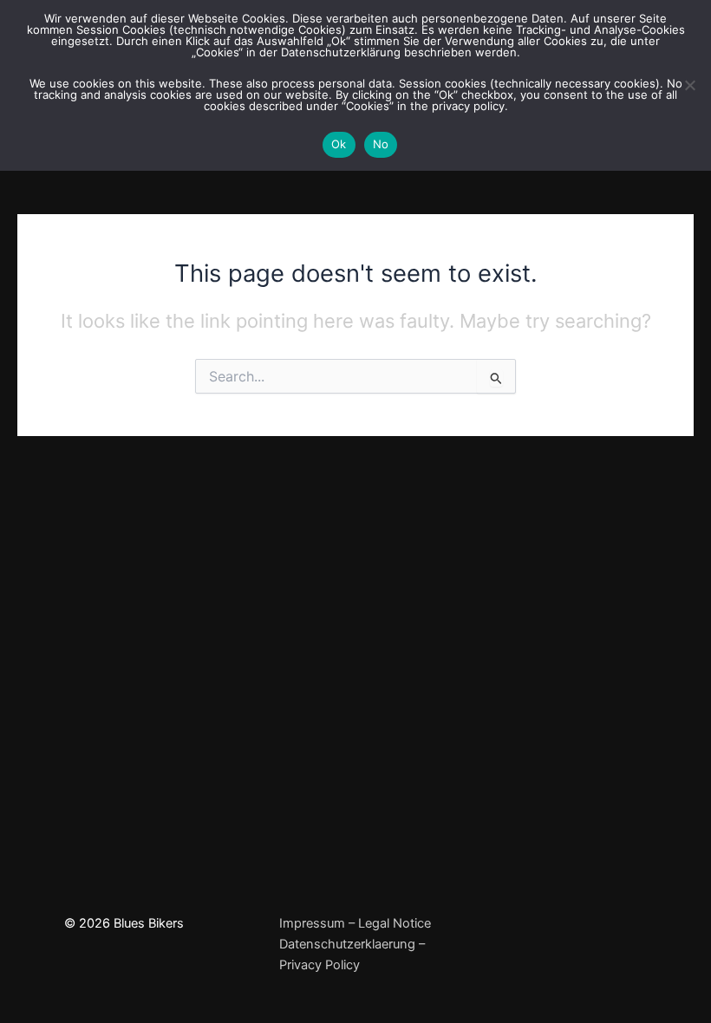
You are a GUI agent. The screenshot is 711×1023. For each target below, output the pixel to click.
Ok (339, 144)
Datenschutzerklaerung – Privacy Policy (352, 954)
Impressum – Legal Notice (355, 923)
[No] (689, 85)
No (381, 144)
